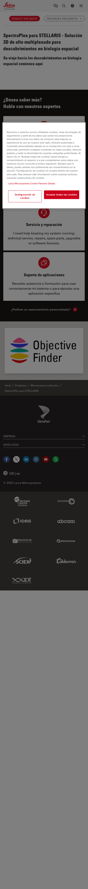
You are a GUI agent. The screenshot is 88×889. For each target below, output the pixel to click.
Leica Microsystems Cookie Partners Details (31, 183)
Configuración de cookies (25, 196)
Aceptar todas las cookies (61, 194)
